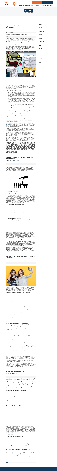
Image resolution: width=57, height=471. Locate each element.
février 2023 (40, 30)
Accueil (25, 12)
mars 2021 (40, 37)
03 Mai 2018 (18, 373)
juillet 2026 (40, 24)
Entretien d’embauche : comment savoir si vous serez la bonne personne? (19, 158)
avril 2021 (40, 35)
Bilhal (8, 160)
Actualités (44, 5)
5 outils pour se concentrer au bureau (15, 371)
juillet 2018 (40, 45)
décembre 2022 (41, 31)
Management (41, 61)
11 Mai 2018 (18, 160)
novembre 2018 (41, 42)
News (40, 62)
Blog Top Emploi (50, 5)
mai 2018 (40, 48)
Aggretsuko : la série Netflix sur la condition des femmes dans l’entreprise (20, 26)
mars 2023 (40, 28)
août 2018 (40, 44)
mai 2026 (40, 27)
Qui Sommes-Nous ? (21, 5)
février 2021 (40, 38)
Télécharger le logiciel (10, 403)
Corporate (13, 160)
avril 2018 (40, 49)
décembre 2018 (41, 41)
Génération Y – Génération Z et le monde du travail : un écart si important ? (20, 257)
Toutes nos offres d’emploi (35, 5)
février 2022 (40, 34)
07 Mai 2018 (18, 259)
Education (13, 373)
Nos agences (27, 5)
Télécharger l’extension (10, 459)
